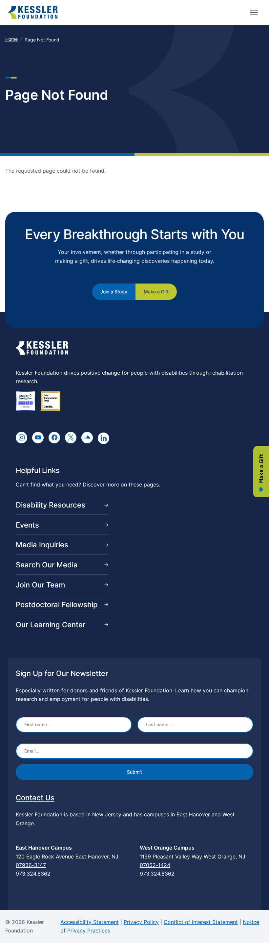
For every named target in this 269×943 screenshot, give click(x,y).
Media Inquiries (42, 544)
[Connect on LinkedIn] (103, 438)
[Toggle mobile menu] (254, 12)
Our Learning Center (50, 624)
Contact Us (35, 797)
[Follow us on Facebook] (54, 437)
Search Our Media (47, 564)
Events (27, 525)
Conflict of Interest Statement (201, 922)
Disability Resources (50, 505)
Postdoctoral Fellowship (57, 604)
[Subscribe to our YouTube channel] (38, 437)
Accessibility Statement (89, 922)
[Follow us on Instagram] (21, 437)
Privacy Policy (141, 922)
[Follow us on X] (70, 437)
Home (11, 39)
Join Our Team (40, 585)
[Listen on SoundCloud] (87, 437)
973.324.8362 (33, 873)
